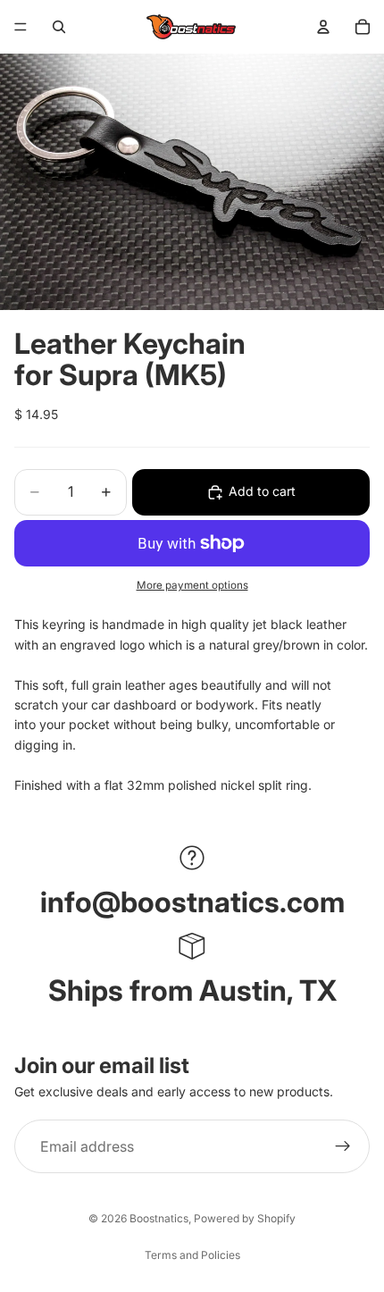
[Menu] (20, 26)
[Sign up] (343, 1146)
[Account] (323, 26)
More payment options (192, 585)
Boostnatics (158, 1218)
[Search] (59, 26)
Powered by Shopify (245, 1218)
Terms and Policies (192, 1255)
